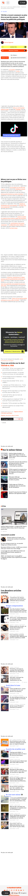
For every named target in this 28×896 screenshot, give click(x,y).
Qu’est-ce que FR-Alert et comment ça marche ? (16, 706)
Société (5, 11)
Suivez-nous (5, 57)
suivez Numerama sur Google (12, 359)
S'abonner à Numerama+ (13, 351)
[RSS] (19, 890)
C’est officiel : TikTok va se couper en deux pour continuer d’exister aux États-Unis (13, 369)
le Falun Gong (13, 228)
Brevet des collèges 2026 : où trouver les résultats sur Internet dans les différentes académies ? (18, 779)
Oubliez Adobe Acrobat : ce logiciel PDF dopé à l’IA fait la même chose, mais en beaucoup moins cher (18, 455)
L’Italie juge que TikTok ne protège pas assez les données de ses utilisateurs (17, 486)
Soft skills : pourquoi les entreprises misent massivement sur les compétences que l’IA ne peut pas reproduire (18, 679)
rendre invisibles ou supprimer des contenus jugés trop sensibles (13, 217)
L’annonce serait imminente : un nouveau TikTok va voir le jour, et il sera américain (13, 373)
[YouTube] (5, 890)
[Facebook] (14, 890)
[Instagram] (12, 890)
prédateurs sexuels (20, 189)
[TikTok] (7, 890)
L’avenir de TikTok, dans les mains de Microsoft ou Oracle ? (12, 395)
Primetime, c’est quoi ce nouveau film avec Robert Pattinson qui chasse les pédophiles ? (17, 670)
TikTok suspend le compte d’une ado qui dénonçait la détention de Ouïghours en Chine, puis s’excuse (18, 471)
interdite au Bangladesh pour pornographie (13, 204)
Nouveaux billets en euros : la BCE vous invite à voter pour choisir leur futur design (14, 547)
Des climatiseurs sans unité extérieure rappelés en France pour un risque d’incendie (18, 742)
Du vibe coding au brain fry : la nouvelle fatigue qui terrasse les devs (12, 544)
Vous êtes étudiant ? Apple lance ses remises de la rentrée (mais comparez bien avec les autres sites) (18, 610)
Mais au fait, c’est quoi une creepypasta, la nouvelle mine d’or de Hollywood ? (18, 808)
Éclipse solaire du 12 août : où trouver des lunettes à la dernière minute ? (16, 539)
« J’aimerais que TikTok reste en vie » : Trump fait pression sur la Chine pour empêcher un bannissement (14, 386)
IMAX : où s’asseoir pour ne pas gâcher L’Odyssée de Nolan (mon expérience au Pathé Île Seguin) (13, 557)
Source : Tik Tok (7, 138)
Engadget (18, 109)
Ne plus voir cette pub (7, 446)
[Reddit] (16, 890)
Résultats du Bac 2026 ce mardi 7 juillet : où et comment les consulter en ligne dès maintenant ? (18, 771)
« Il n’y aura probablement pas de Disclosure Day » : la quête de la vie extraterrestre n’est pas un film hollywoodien (18, 799)
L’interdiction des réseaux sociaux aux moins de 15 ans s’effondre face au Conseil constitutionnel (18, 599)
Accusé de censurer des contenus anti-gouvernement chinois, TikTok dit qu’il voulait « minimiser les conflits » (18, 464)
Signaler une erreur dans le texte (10, 415)
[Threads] (23, 890)
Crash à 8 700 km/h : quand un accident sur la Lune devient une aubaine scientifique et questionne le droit (18, 690)
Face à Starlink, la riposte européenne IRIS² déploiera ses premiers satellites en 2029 (18, 636)
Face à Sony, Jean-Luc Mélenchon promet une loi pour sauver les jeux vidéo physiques (17, 825)
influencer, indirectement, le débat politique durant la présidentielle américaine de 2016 (13, 279)
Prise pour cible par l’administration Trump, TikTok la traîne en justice (17, 478)
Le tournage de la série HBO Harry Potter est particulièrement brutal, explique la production (13, 552)
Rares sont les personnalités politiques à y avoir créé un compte (14, 299)
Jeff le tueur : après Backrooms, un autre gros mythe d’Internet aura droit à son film (18, 619)
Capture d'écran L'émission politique (12, 412)
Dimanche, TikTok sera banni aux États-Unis (14, 403)
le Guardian (12, 69)
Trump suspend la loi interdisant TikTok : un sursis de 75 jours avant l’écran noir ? (13, 400)
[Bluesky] (21, 890)
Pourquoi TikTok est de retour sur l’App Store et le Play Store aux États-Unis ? (14, 391)
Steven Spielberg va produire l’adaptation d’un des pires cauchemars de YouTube (18, 816)
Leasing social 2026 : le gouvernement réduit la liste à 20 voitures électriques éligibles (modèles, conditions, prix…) (18, 754)
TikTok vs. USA (7, 365)
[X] (9, 890)
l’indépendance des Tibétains (16, 225)
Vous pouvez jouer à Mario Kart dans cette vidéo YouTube (18, 761)
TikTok (18, 71)
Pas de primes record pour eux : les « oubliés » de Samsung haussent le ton (17, 788)
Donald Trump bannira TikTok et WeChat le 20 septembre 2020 (18, 492)
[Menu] (8, 3)
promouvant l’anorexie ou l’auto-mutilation (12, 194)
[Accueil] (3, 3)
